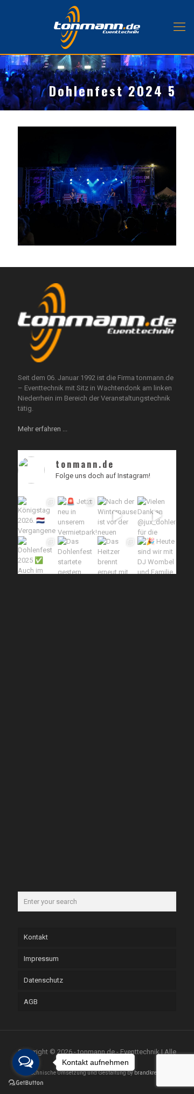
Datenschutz (43, 980)
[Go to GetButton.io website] (26, 1082)
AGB (31, 1002)
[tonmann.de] (97, 26)
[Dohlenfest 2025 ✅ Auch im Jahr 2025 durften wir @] (37, 555)
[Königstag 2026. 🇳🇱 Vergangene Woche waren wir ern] (37, 515)
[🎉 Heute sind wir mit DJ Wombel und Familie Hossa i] (156, 555)
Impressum (41, 959)
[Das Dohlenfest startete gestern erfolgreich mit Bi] (77, 555)
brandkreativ (150, 1073)
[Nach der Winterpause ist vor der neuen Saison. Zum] (117, 515)
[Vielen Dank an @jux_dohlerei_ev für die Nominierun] (156, 515)
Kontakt (36, 937)
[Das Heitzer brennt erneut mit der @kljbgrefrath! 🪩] (117, 555)
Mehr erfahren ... (42, 429)
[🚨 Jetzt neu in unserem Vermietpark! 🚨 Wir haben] (77, 515)
